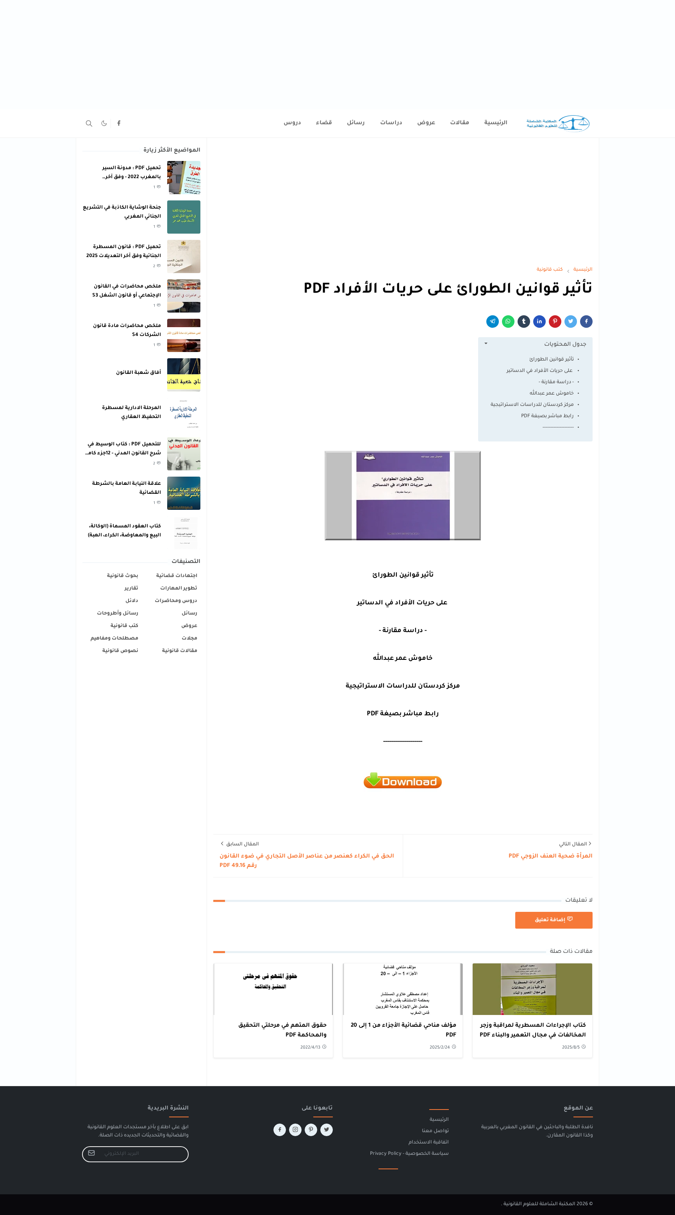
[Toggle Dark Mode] (104, 123)
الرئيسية (439, 1120)
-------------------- (558, 428)
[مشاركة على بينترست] (555, 321)
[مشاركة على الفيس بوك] (586, 321)
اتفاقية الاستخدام (429, 1142)
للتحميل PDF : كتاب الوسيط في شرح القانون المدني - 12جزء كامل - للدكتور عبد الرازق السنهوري (122, 453)
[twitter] (326, 1130)
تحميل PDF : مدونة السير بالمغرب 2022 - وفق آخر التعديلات (131, 177)
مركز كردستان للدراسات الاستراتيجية (532, 405)
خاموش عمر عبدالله (552, 394)
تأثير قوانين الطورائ (551, 360)
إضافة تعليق (550, 920)
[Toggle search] (89, 123)
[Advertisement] (440, 54)
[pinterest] (311, 1130)
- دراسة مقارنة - (556, 382)
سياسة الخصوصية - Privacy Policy (409, 1154)
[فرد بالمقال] (570, 321)
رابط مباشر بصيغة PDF (547, 416)
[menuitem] (496, 123)
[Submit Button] (91, 1154)
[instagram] (295, 1130)
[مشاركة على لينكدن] (539, 321)
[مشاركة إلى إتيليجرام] (492, 321)
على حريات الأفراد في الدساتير (540, 371)
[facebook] (118, 123)
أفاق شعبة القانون (138, 373)
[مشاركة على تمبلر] (524, 321)
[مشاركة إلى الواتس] (508, 321)
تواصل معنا (435, 1131)
